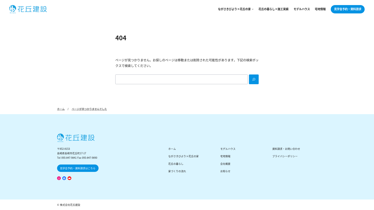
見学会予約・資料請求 (347, 9)
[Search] (254, 79)
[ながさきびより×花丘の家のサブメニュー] (252, 9)
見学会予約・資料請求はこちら (77, 168)
